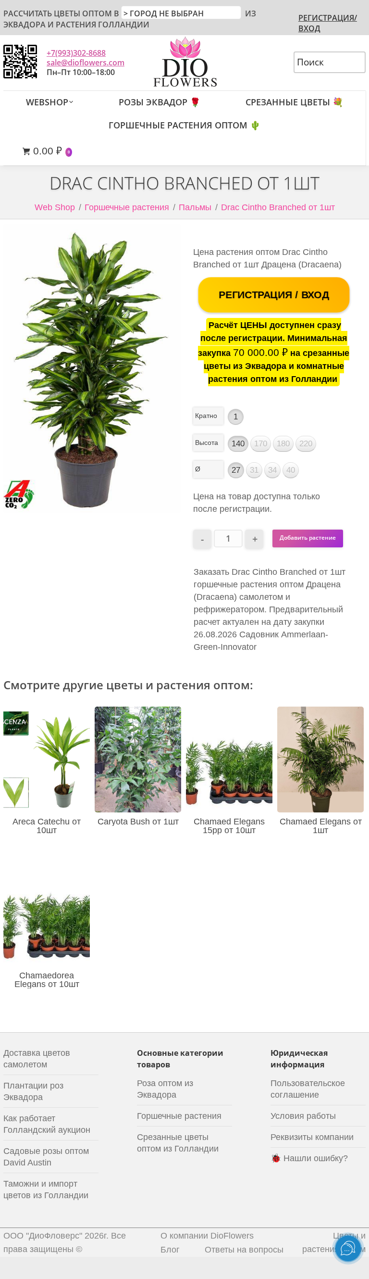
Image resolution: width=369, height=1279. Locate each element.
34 (272, 470)
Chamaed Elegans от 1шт (321, 826)
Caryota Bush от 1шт (138, 821)
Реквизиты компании (312, 1137)
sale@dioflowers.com (85, 62)
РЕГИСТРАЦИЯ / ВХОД (274, 294)
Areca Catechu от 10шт (46, 826)
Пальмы (195, 207)
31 (254, 470)
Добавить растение (308, 537)
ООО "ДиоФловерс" (42, 1236)
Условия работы (303, 1116)
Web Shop (55, 207)
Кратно (206, 415)
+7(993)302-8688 (76, 53)
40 (290, 470)
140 (238, 443)
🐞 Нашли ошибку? (309, 1158)
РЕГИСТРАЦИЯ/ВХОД (327, 23)
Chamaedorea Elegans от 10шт (46, 979)
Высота (206, 442)
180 (283, 443)
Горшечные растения (127, 207)
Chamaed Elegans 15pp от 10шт (229, 826)
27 (236, 470)
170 (260, 443)
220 (305, 443)
